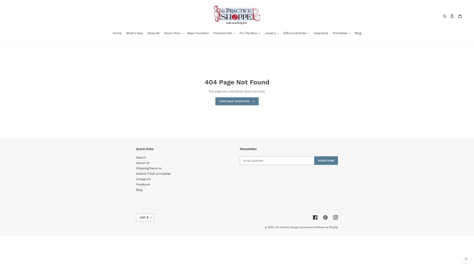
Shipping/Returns (148, 168)
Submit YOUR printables (153, 173)
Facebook (143, 184)
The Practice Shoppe (287, 227)
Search (141, 157)
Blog (139, 190)
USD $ (144, 217)
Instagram (143, 179)
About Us (142, 163)
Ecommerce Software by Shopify (319, 227)
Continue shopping (234, 101)
